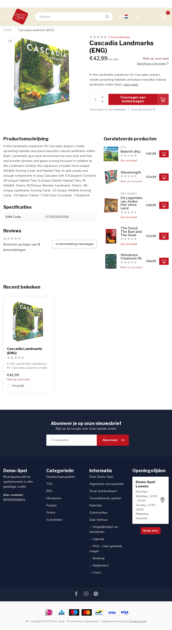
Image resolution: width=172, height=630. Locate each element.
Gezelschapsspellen (60, 477)
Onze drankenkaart (103, 491)
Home (7, 30)
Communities (98, 512)
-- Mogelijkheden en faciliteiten (103, 529)
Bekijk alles (150, 530)
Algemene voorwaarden (106, 484)
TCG (49, 484)
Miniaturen (53, 498)
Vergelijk (18, 385)
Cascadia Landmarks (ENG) (36, 30)
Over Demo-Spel (101, 477)
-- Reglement (98, 565)
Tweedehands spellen (105, 498)
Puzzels (51, 505)
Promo (50, 512)
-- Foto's (95, 572)
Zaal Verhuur (98, 520)
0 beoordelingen (119, 37)
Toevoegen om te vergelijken (107, 109)
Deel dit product (142, 109)
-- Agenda (96, 539)
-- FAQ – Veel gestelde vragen (105, 548)
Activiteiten (54, 520)
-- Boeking (96, 558)
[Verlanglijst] (148, 16)
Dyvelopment (138, 621)
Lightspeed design (113, 621)
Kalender (95, 505)
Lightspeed (90, 621)
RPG (49, 491)
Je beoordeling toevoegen (75, 244)
